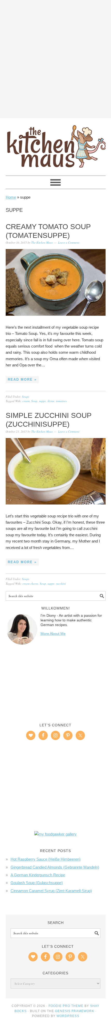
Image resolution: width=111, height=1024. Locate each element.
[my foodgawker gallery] (55, 834)
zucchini (61, 583)
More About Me (53, 633)
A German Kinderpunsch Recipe (38, 875)
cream (26, 401)
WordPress (68, 1016)
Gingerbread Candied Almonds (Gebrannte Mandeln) (55, 867)
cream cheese (30, 583)
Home (11, 197)
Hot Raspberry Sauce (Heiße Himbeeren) (46, 859)
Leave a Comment (68, 242)
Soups (25, 396)
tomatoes (61, 401)
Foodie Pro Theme (66, 1006)
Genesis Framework (74, 1011)
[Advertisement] (55, 58)
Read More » (22, 379)
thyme (50, 401)
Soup (34, 401)
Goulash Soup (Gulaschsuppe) (37, 882)
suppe (42, 401)
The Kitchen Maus (56, 144)
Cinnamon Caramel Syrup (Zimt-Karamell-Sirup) (51, 891)
